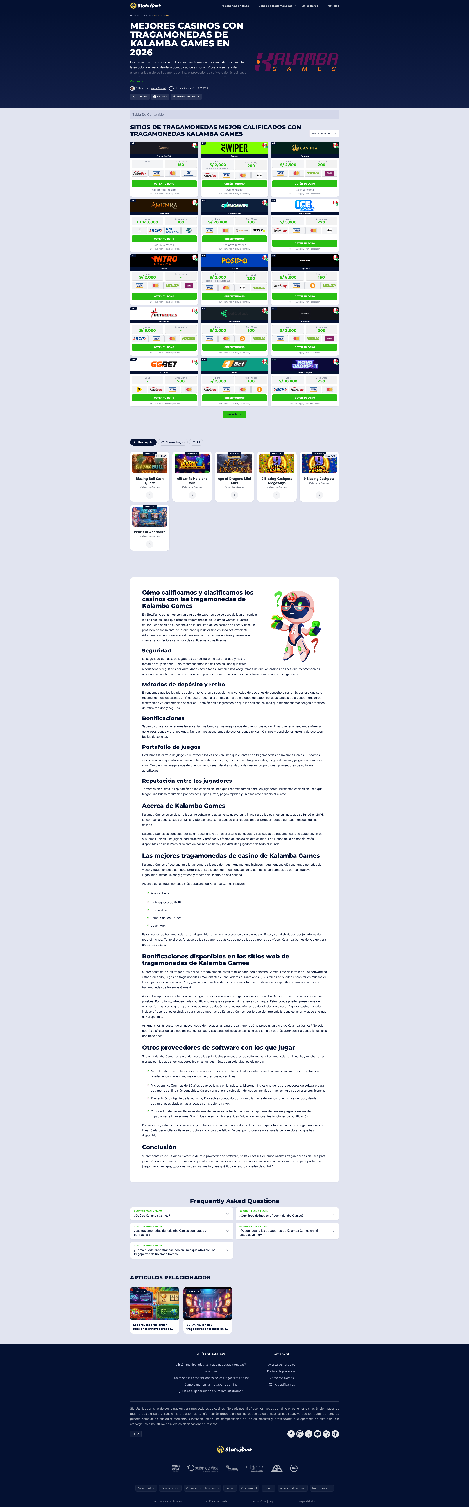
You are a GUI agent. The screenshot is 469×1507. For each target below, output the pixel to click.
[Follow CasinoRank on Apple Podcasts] (335, 1434)
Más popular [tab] (145, 442)
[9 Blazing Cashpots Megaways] (276, 477)
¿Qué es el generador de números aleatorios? (211, 1391)
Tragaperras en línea (234, 6)
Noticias (333, 6)
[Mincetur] (176, 1468)
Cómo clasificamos (282, 1384)
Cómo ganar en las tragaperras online (211, 1384)
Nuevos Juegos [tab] (175, 442)
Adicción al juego (263, 1501)
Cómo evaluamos (282, 1378)
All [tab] (198, 442)
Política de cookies (217, 1501)
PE (134, 1434)
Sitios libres (310, 6)
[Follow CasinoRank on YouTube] (317, 1434)
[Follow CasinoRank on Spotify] (326, 1434)
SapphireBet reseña (164, 189)
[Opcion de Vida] (202, 1468)
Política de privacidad (282, 1371)
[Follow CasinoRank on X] (308, 1434)
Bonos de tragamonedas (275, 6)
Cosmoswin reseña (234, 245)
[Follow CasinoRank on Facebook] (291, 1434)
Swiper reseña (234, 189)
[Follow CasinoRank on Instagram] (300, 1434)
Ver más (232, 414)
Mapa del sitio (307, 1501)
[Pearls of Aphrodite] (149, 528)
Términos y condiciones (167, 1501)
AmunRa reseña (164, 245)
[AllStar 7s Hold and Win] (192, 477)
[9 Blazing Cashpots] (319, 477)
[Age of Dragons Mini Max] (234, 477)
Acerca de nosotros (281, 1365)
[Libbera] (255, 1468)
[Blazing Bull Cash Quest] (149, 477)
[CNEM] (232, 1468)
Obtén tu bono (164, 183)
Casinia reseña (305, 189)
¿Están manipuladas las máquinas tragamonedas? (211, 1365)
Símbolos (211, 1371)
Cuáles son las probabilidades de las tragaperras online (210, 1378)
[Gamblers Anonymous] (277, 1468)
